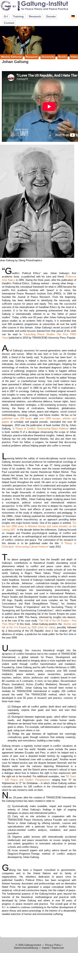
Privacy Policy (53, 945)
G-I (6, 16)
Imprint (45, 947)
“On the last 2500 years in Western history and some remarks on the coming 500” (39, 526)
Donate (51, 16)
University (48, 56)
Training (18, 16)
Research (35, 16)
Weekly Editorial (11, 56)
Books (62, 56)
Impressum (58, 947)
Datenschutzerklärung (26, 947)
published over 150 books (17, 418)
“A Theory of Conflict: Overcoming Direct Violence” (40, 428)
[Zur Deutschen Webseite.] (73, 16)
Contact (9, 22)
